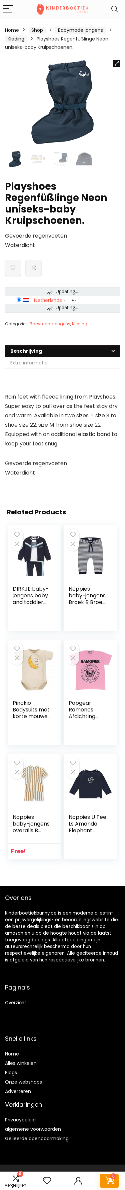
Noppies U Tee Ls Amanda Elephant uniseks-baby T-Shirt (87, 830)
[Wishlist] (47, 1181)
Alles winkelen (21, 1063)
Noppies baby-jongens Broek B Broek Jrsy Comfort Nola (87, 602)
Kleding (16, 38)
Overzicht (15, 1003)
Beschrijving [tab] (26, 351)
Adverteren (18, 1091)
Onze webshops (23, 1082)
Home (12, 30)
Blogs (11, 1072)
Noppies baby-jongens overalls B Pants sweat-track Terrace (31, 830)
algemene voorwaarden (33, 1129)
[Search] (115, 9)
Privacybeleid (20, 1119)
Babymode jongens (80, 30)
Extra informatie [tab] (29, 362)
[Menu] (8, 9)
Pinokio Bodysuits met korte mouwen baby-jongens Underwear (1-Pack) (32, 719)
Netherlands (48, 299)
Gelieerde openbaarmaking (37, 1138)
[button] (116, 63)
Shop (37, 30)
